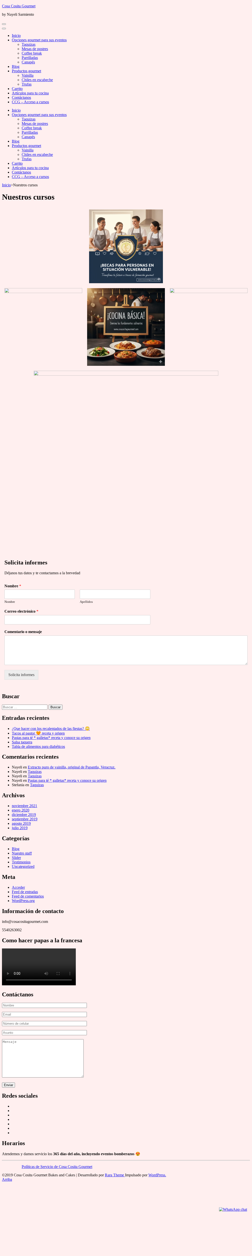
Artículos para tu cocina (30, 93)
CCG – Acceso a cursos (30, 102)
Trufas (27, 84)
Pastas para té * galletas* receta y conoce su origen (51, 738)
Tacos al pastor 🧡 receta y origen (38, 733)
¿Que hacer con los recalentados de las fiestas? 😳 (51, 728)
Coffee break (32, 53)
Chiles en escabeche (37, 80)
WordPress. (157, 1175)
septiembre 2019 (24, 819)
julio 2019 (20, 828)
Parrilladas (30, 58)
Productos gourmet (26, 71)
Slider (16, 858)
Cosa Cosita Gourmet (18, 6)
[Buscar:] (25, 707)
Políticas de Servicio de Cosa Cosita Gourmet (57, 1167)
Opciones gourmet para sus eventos (39, 40)
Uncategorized (23, 866)
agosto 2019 (21, 823)
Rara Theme (115, 1175)
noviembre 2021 (24, 806)
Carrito (17, 89)
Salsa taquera (22, 742)
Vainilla (27, 75)
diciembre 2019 (24, 815)
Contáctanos (21, 97)
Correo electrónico (21, 611)
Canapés (28, 62)
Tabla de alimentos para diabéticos (38, 746)
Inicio (16, 35)
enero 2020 (20, 810)
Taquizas (28, 44)
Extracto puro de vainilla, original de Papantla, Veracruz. (71, 767)
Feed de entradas (25, 892)
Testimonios (21, 862)
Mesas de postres (35, 49)
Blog (15, 66)
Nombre (12, 586)
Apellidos (86, 602)
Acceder (18, 887)
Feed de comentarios (28, 896)
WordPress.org (23, 901)
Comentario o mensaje (23, 632)
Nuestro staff (22, 853)
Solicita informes (21, 675)
